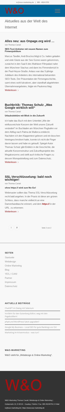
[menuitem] (56, 11)
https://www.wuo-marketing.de (33, 408)
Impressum (10, 282)
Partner (8, 278)
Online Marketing (13, 265)
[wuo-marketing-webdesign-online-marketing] (27, 11)
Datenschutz (11, 286)
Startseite (9, 257)
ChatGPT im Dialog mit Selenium (19, 308)
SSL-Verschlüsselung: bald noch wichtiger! (28, 178)
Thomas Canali (14, 45)
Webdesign (10, 261)
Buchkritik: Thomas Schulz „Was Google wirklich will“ (28, 106)
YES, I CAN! (11, 274)
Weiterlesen (10, 90)
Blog (7, 269)
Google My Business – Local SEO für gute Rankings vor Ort (31, 327)
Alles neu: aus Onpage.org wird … (29, 41)
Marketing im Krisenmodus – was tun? (22, 332)
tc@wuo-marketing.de (25, 2)
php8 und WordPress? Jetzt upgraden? (22, 321)
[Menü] (56, 11)
